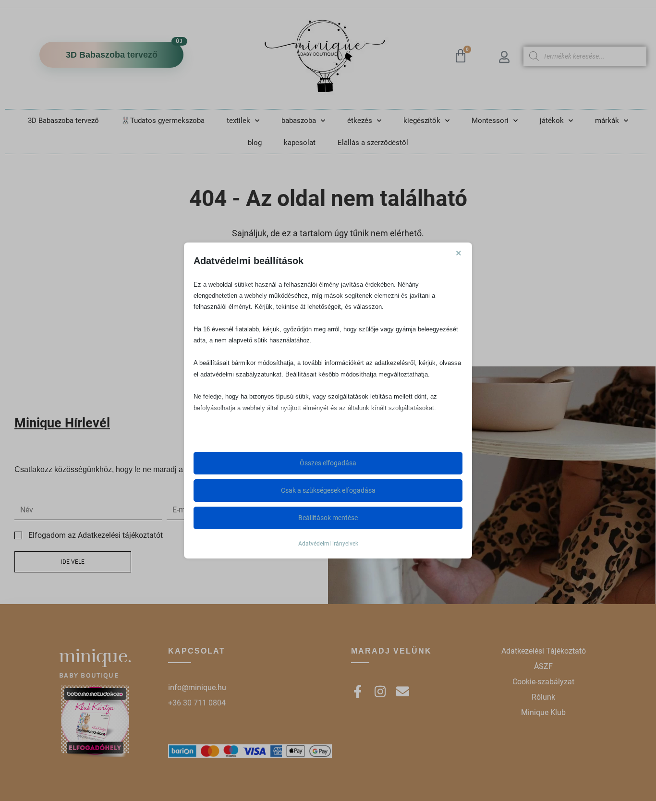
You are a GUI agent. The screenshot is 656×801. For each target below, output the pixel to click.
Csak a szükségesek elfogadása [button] (328, 490)
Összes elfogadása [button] (328, 463)
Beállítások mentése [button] (328, 518)
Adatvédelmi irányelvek (328, 543)
